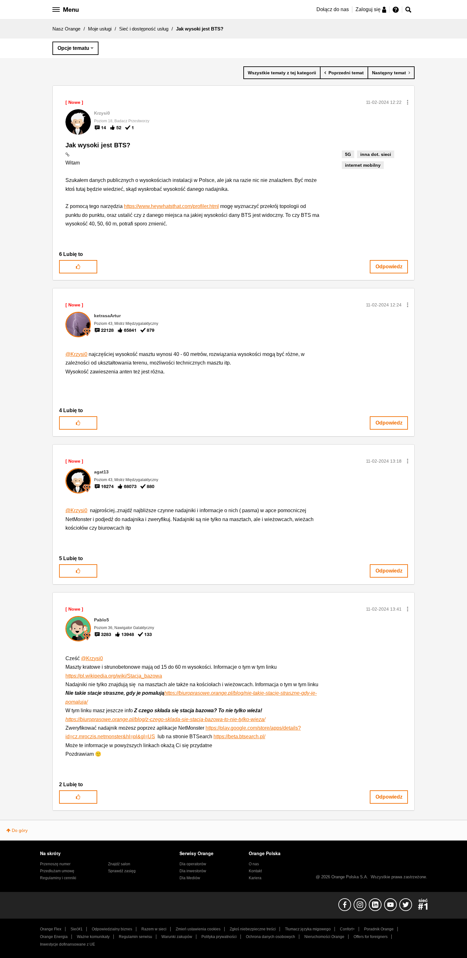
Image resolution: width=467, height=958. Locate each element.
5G (348, 154)
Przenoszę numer (55, 864)
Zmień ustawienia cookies (198, 929)
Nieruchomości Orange (324, 937)
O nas (254, 864)
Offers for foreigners (371, 937)
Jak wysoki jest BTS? (97, 145)
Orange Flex (50, 929)
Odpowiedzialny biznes (112, 929)
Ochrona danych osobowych (270, 937)
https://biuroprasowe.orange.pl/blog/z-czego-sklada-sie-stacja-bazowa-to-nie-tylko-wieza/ (165, 719)
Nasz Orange (66, 28)
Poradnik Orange (379, 929)
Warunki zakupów (176, 937)
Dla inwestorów (192, 871)
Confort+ (347, 929)
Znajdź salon (119, 864)
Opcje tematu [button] (73, 48)
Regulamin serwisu (135, 937)
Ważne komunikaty (93, 937)
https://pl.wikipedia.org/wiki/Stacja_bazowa (113, 676)
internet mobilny (363, 165)
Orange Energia (54, 937)
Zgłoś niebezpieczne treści (253, 929)
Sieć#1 (77, 929)
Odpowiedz (389, 266)
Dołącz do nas (332, 9)
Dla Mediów (189, 878)
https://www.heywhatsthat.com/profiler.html (171, 206)
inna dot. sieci (375, 154)
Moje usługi (100, 28)
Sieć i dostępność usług (143, 28)
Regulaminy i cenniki (58, 878)
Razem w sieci (153, 929)
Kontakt (255, 871)
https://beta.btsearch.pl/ (239, 736)
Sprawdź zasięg (122, 871)
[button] (408, 102)
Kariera (255, 878)
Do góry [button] (20, 830)
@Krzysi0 (76, 354)
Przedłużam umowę (57, 871)
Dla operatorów (192, 864)
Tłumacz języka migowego (308, 929)
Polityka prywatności (219, 937)
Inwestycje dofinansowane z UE (67, 944)
